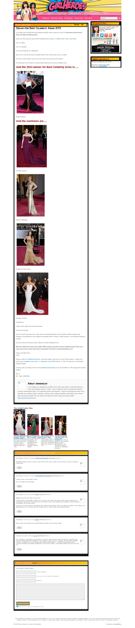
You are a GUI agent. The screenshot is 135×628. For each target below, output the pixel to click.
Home (40, 13)
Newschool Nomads (48, 367)
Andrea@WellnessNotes (44, 476)
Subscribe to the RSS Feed (50, 361)
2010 (63, 39)
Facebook (80, 361)
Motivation (88, 18)
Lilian (34, 563)
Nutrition (61, 13)
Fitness (50, 13)
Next (82, 25)
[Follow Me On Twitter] (102, 36)
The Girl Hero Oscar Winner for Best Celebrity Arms (20, 437)
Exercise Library (57, 18)
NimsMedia (117, 624)
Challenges (68, 18)
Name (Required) (42, 571)
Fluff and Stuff (23, 25)
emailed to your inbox (31, 361)
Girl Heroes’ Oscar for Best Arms (47, 436)
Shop (105, 13)
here (55, 396)
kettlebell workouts (34, 359)
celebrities (26, 376)
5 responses (103, 66)
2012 (74, 39)
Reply (19, 467)
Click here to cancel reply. (25, 568)
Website (39, 580)
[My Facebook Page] (94, 36)
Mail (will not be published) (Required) (48, 576)
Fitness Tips (78, 18)
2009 (58, 39)
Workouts (46, 18)
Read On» (102, 31)
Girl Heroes (75, 13)
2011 (67, 39)
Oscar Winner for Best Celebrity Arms (34, 436)
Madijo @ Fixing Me (42, 458)
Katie (37, 494)
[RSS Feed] (111, 36)
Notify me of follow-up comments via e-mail (31, 606)
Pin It (18, 374)
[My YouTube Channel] (98, 36)
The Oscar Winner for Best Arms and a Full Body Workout (61, 438)
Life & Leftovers (92, 13)
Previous (76, 25)
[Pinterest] (106, 36)
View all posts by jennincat (27, 398)
